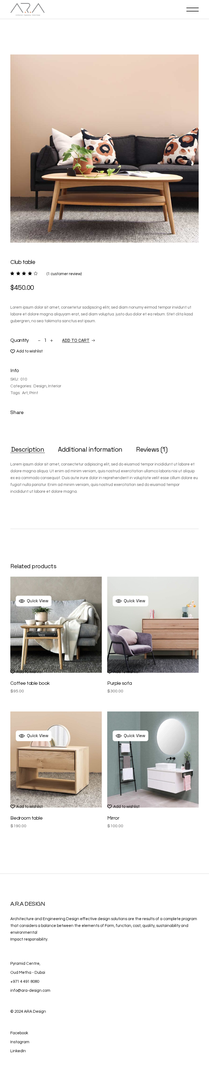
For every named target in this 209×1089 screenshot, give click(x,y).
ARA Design (35, 1011)
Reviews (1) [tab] (151, 449)
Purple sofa (119, 683)
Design (40, 386)
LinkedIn (18, 1051)
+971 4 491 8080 (24, 982)
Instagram (19, 1042)
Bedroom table (26, 818)
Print (33, 393)
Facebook (19, 1033)
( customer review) (64, 274)
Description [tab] (27, 449)
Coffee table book (30, 683)
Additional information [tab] (90, 449)
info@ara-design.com (30, 990)
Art (25, 393)
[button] (26, 351)
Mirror (113, 818)
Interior (54, 386)
